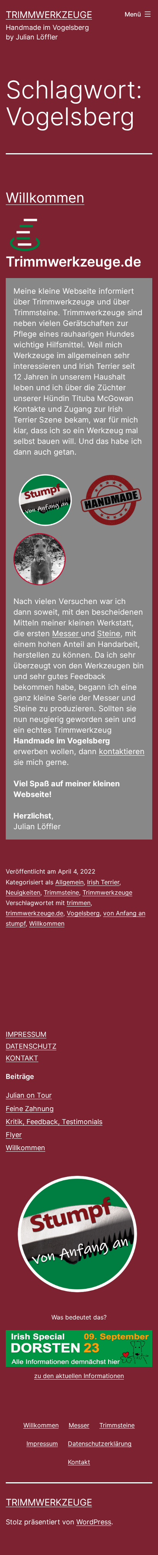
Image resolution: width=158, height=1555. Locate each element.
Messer (66, 633)
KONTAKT (22, 1058)
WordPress (93, 1522)
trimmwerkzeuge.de (34, 913)
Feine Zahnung (30, 1109)
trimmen (79, 903)
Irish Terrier (103, 882)
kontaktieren (122, 751)
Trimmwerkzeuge (49, 14)
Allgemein (69, 882)
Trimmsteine (61, 892)
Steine (108, 633)
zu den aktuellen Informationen (79, 1376)
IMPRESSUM (26, 1034)
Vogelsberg (83, 913)
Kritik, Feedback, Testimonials (54, 1122)
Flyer (14, 1135)
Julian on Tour (29, 1095)
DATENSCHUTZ (31, 1046)
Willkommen (45, 197)
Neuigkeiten (23, 892)
